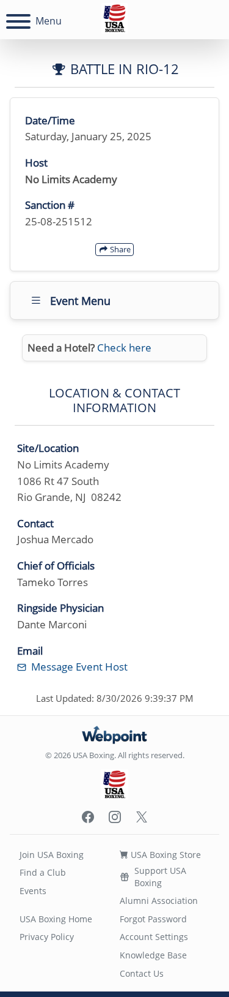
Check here (124, 347)
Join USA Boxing (52, 854)
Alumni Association (159, 900)
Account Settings (154, 936)
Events (33, 891)
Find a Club (43, 872)
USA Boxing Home (56, 919)
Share (119, 249)
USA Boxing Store (164, 854)
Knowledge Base (153, 955)
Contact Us (142, 973)
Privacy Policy (47, 936)
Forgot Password (153, 919)
